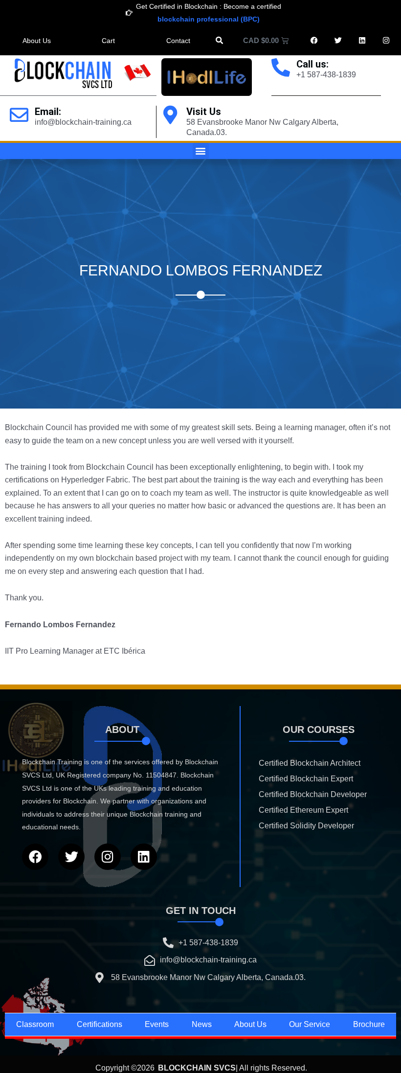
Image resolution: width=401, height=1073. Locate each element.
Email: (48, 111)
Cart (108, 41)
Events (157, 1024)
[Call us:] (280, 67)
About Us (36, 41)
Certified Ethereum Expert (303, 810)
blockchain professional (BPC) (208, 19)
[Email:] (19, 115)
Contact (178, 41)
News (202, 1024)
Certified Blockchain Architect (309, 763)
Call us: (312, 64)
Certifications (99, 1024)
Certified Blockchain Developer (313, 794)
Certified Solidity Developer (306, 826)
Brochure (369, 1024)
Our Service (309, 1024)
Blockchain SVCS (197, 1068)
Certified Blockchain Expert (306, 779)
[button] (219, 40)
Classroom (35, 1024)
